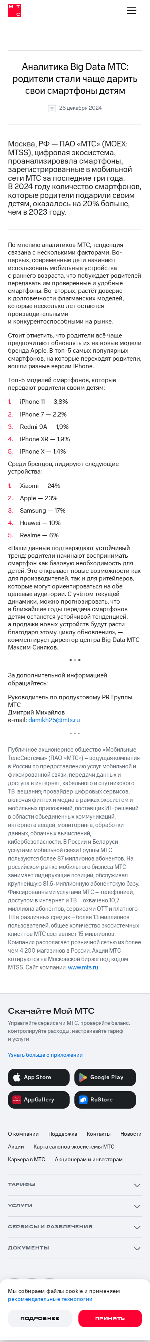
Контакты (99, 1134)
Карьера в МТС (26, 1160)
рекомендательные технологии (50, 1299)
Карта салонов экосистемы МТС (74, 1147)
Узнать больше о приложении (45, 1055)
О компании (23, 1134)
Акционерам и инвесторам (89, 1160)
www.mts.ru (83, 967)
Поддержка (62, 1134)
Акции (16, 1147)
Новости (131, 1134)
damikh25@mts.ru (54, 720)
